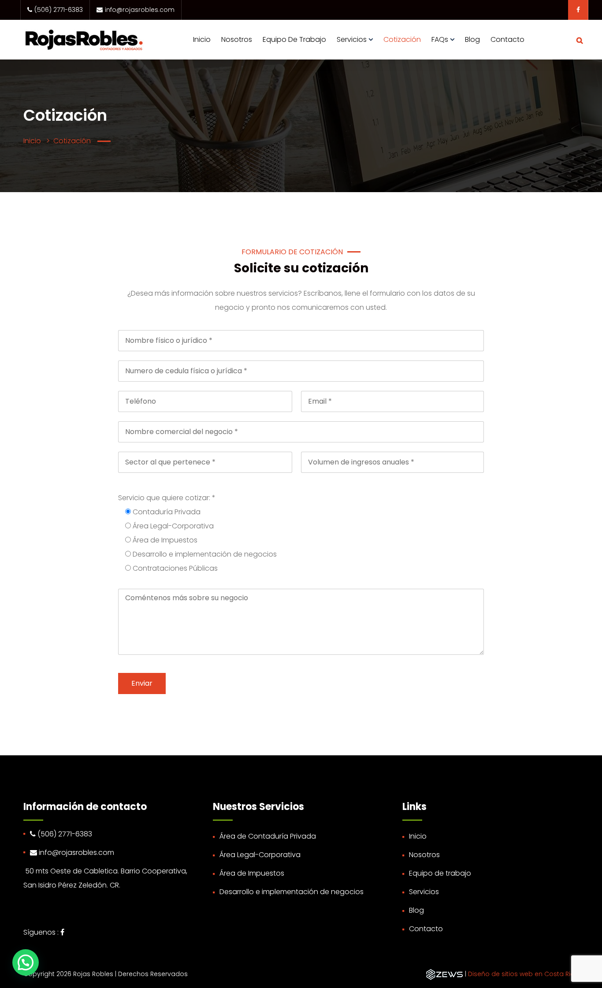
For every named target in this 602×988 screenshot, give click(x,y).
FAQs (439, 39)
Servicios (352, 39)
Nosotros (236, 39)
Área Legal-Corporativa (260, 855)
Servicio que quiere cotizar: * (167, 498)
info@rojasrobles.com (140, 9)
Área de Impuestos (251, 873)
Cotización (402, 39)
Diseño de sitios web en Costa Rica (523, 973)
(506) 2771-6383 (58, 9)
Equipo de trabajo (294, 39)
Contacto (507, 39)
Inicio (202, 39)
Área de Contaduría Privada (267, 836)
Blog (472, 39)
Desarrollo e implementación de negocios (291, 892)
